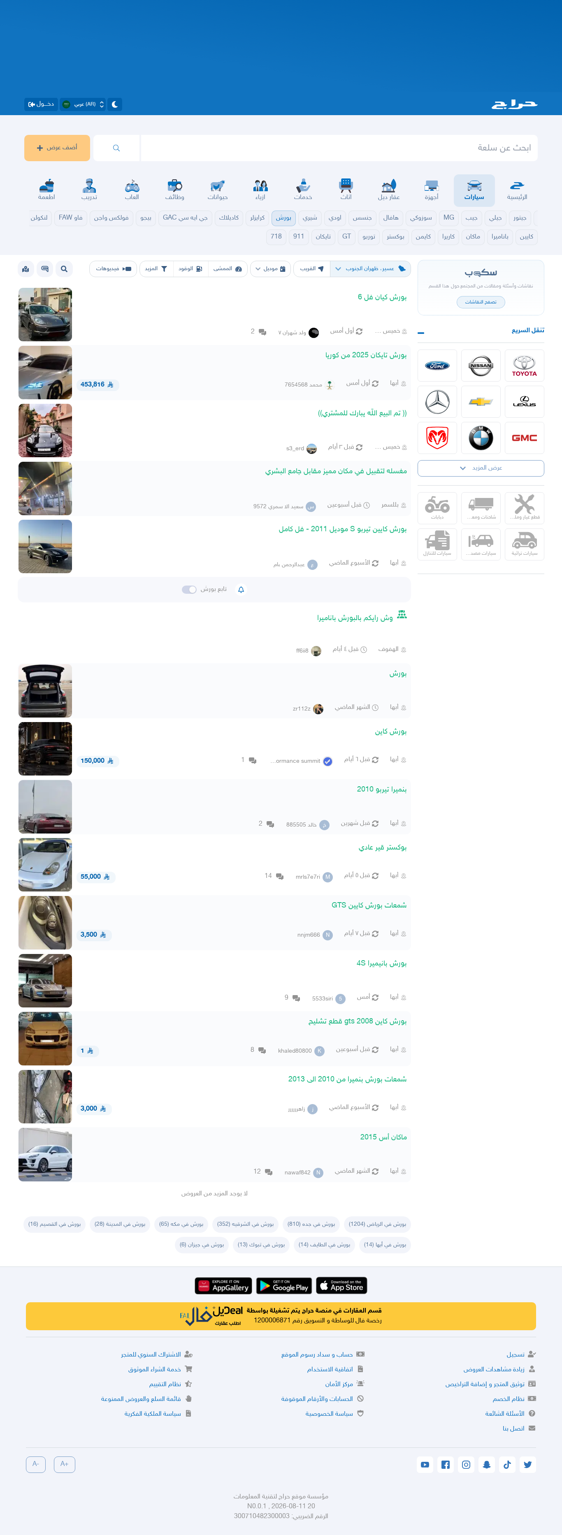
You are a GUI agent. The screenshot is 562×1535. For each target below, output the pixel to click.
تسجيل (516, 1355)
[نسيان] (481, 366)
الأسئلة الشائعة (505, 1414)
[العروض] (25, 269)
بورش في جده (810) (311, 1224)
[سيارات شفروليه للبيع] (481, 402)
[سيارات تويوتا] (524, 366)
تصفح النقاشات (481, 302)
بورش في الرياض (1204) (377, 1224)
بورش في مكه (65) (181, 1224)
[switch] (189, 590)
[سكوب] (45, 269)
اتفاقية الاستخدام (330, 1370)
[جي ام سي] (524, 438)
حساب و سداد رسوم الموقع (317, 1355)
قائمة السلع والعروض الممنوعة (141, 1399)
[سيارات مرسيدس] (437, 402)
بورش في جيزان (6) (202, 1244)
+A (64, 1464)
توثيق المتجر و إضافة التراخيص (485, 1385)
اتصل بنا (514, 1429)
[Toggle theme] (114, 104)
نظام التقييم (165, 1385)
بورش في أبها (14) (385, 1244)
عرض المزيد (487, 468)
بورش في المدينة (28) (120, 1224)
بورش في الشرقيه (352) (245, 1224)
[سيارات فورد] (437, 366)
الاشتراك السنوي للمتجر (151, 1355)
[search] (116, 148)
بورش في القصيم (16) (54, 1224)
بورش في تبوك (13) (261, 1244)
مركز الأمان (339, 1385)
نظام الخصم (509, 1399)
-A (36, 1464)
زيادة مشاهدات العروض (494, 1370)
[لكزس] (524, 402)
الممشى (223, 268)
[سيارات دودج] (437, 438)
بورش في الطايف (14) (324, 1244)
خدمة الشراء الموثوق (154, 1370)
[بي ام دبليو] (481, 438)
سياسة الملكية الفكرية (153, 1414)
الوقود (186, 268)
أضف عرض (62, 148)
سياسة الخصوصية (329, 1414)
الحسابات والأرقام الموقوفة (317, 1399)
